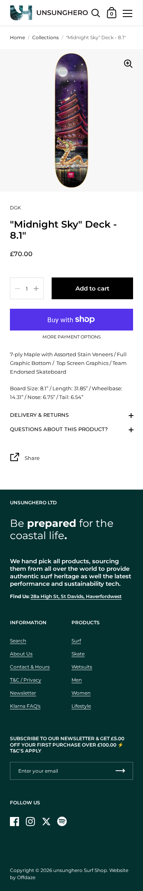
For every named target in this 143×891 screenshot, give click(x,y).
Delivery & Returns (39, 415)
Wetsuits (82, 667)
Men (77, 680)
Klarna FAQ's (25, 706)
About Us (21, 654)
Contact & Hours (30, 667)
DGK (15, 208)
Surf (76, 641)
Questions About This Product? (59, 429)
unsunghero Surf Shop (80, 870)
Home (17, 37)
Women (81, 693)
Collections (45, 37)
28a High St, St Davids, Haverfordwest (76, 596)
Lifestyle (81, 706)
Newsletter (23, 693)
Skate (78, 654)
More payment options (72, 337)
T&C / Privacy (25, 680)
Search (18, 641)
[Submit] (120, 771)
